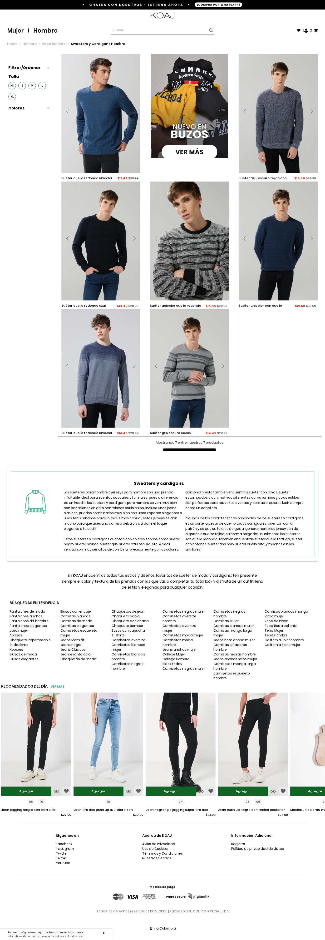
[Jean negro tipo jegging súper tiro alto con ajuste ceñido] (181, 745)
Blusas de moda (23, 654)
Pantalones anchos (26, 616)
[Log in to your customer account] (306, 30)
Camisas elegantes (77, 625)
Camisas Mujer (226, 621)
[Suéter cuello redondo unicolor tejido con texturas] (101, 113)
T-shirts (118, 635)
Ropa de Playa (276, 621)
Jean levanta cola (75, 654)
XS (12, 86)
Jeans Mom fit (72, 640)
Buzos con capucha (128, 630)
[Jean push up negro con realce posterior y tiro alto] (253, 745)
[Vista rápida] (56, 791)
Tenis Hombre (276, 635)
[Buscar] (210, 30)
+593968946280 (305, 15)
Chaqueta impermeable (30, 640)
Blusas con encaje (75, 611)
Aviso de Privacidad (158, 844)
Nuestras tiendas (156, 858)
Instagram (65, 848)
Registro (238, 844)
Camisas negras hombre (234, 654)
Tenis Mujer (274, 630)
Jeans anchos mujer (179, 649)
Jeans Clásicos (73, 649)
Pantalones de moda (27, 611)
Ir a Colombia (164, 928)
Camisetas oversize (128, 640)
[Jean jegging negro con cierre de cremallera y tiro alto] (36, 745)
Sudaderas (19, 644)
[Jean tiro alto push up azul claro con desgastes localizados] (108, 745)
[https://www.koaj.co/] (189, 106)
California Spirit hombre (284, 640)
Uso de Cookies (155, 848)
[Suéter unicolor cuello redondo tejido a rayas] (189, 241)
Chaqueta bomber (127, 625)
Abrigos (16, 635)
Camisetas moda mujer (182, 635)
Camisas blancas (75, 616)
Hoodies (16, 649)
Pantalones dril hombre (29, 621)
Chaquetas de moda (78, 659)
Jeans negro (70, 644)
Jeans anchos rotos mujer (235, 659)
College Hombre (175, 659)
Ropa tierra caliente (281, 625)
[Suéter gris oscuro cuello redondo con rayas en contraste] (189, 368)
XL (12, 96)
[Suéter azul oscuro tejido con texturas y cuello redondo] (278, 113)
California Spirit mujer (282, 644)
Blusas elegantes (24, 659)
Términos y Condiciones (162, 853)
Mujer (15, 30)
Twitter (62, 853)
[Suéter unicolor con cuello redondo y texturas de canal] (278, 241)
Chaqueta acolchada (130, 621)
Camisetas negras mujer (183, 611)
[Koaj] (162, 15)
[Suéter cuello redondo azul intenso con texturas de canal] (101, 241)
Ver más (57, 686)
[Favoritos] (298, 30)
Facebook (64, 844)
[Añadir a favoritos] (66, 791)
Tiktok (61, 858)
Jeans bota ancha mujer (234, 640)
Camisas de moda (76, 621)
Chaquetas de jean (128, 611)
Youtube (63, 863)
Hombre (45, 30)
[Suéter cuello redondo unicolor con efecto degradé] (101, 368)
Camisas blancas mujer (233, 625)
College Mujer (173, 654)
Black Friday (172, 663)
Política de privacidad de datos (257, 848)
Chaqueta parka (126, 616)
